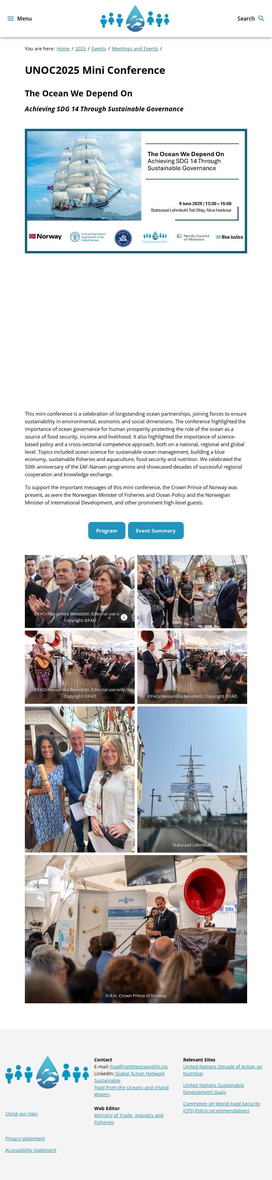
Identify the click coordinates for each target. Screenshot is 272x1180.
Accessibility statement (30, 1150)
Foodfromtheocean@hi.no (139, 1066)
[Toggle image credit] (124, 617)
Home (63, 48)
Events (99, 48)
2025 (80, 48)
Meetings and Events (135, 48)
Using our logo (21, 1113)
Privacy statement (25, 1138)
